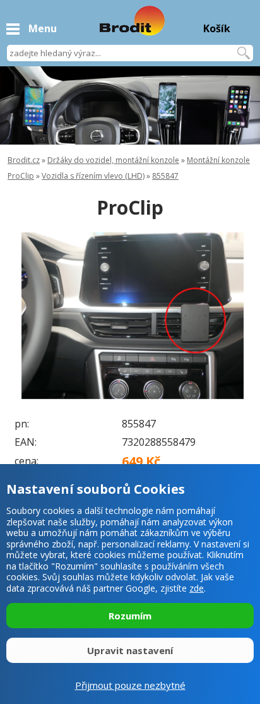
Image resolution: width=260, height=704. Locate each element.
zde (196, 588)
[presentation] (31, 315)
